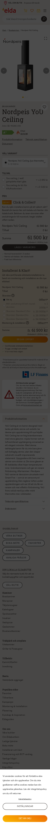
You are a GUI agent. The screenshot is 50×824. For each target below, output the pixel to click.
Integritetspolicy (25, 799)
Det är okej (25, 819)
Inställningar (25, 806)
